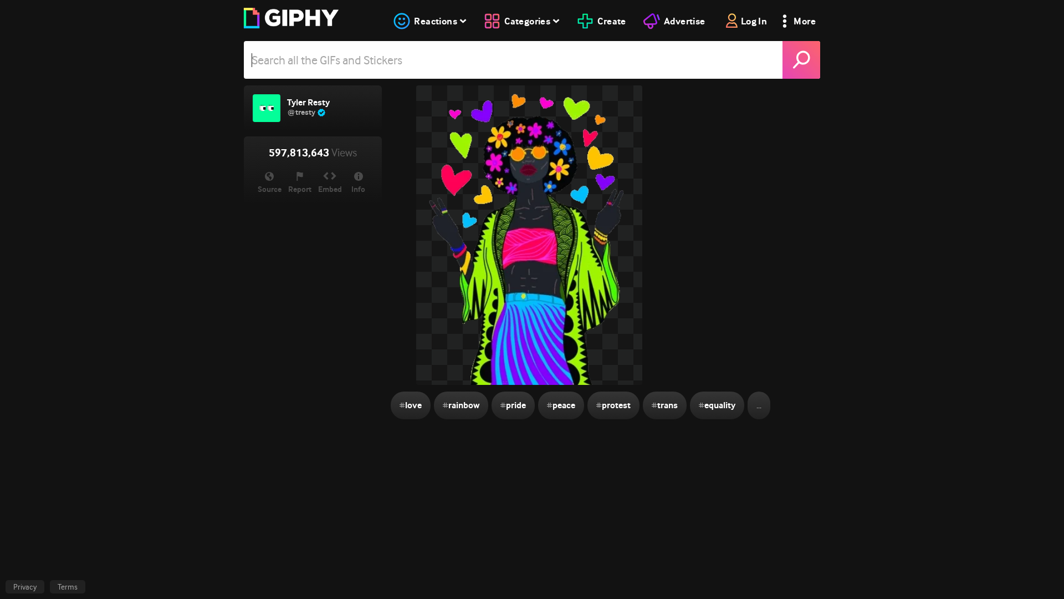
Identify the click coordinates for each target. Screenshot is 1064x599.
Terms (68, 586)
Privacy (25, 586)
